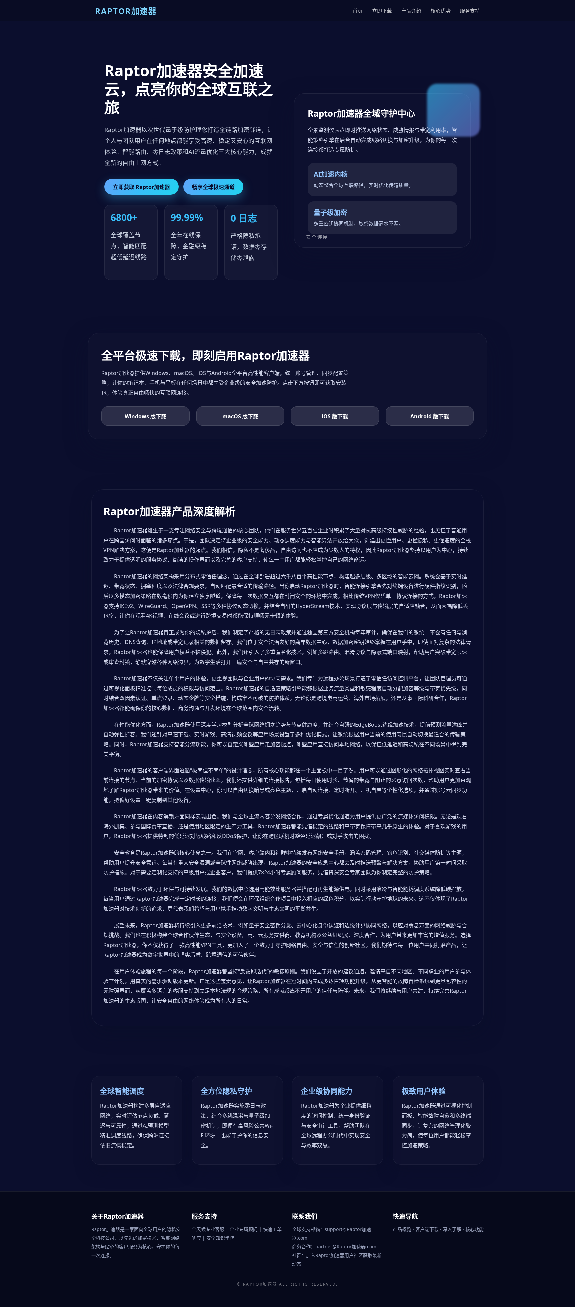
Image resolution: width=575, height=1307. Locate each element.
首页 (358, 10)
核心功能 (474, 1229)
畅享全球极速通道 (213, 187)
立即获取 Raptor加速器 (141, 187)
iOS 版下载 (335, 416)
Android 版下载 (429, 416)
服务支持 (470, 10)
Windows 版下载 (145, 416)
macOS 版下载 (240, 416)
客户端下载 (427, 1229)
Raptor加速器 (260, 1284)
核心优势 (441, 10)
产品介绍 (411, 10)
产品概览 (403, 1229)
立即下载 (382, 10)
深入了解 (453, 1229)
